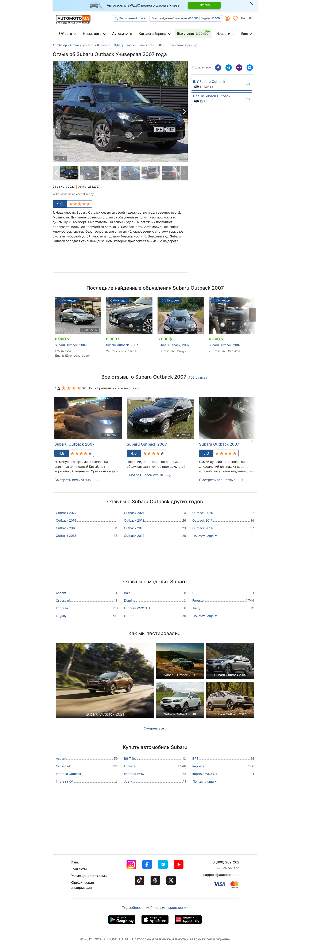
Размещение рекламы (89, 876)
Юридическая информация (82, 885)
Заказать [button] (204, 5)
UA (243, 18)
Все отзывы (193, 33)
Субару (119, 45)
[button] (184, 112)
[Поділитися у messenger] (250, 67)
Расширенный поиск (132, 18)
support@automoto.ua (221, 875)
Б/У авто (65, 33)
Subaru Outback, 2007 (71, 345)
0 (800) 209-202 (226, 862)
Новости (223, 33)
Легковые (103, 45)
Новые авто (92, 33)
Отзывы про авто (82, 45)
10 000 (216, 18)
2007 (161, 45)
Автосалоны (122, 33)
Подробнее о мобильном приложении (155, 907)
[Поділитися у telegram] (228, 67)
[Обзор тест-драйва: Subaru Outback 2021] (105, 682)
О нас (75, 862)
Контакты (79, 869)
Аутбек (131, 45)
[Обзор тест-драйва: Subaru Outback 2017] (230, 701)
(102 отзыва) (198, 377)
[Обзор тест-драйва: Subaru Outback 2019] (230, 662)
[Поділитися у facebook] (218, 67)
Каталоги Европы (152, 33)
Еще (244, 33)
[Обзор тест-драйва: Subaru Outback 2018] (180, 701)
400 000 (193, 18)
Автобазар (60, 45)
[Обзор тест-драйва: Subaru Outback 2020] (180, 662)
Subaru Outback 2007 (74, 444)
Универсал (147, 45)
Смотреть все (154, 728)
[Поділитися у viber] (239, 67)
